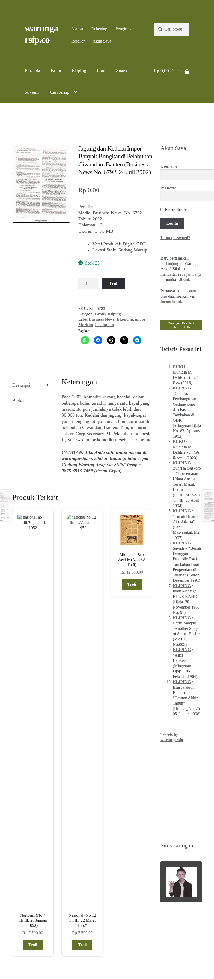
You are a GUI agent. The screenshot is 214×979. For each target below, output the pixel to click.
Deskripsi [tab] (21, 385)
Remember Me (176, 209)
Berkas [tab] (18, 400)
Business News (102, 319)
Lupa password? (175, 238)
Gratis (100, 314)
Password (168, 188)
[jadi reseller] (181, 325)
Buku (56, 70)
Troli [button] (32, 944)
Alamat (77, 29)
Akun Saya (102, 41)
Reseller (78, 41)
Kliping (79, 70)
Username (168, 166)
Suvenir (32, 92)
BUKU (179, 367)
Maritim (85, 324)
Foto (101, 70)
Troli (114, 283)
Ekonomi (125, 319)
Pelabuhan (104, 324)
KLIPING (182, 388)
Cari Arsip (59, 92)
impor (140, 319)
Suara (121, 70)
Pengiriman (125, 29)
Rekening (99, 29)
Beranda (32, 70)
